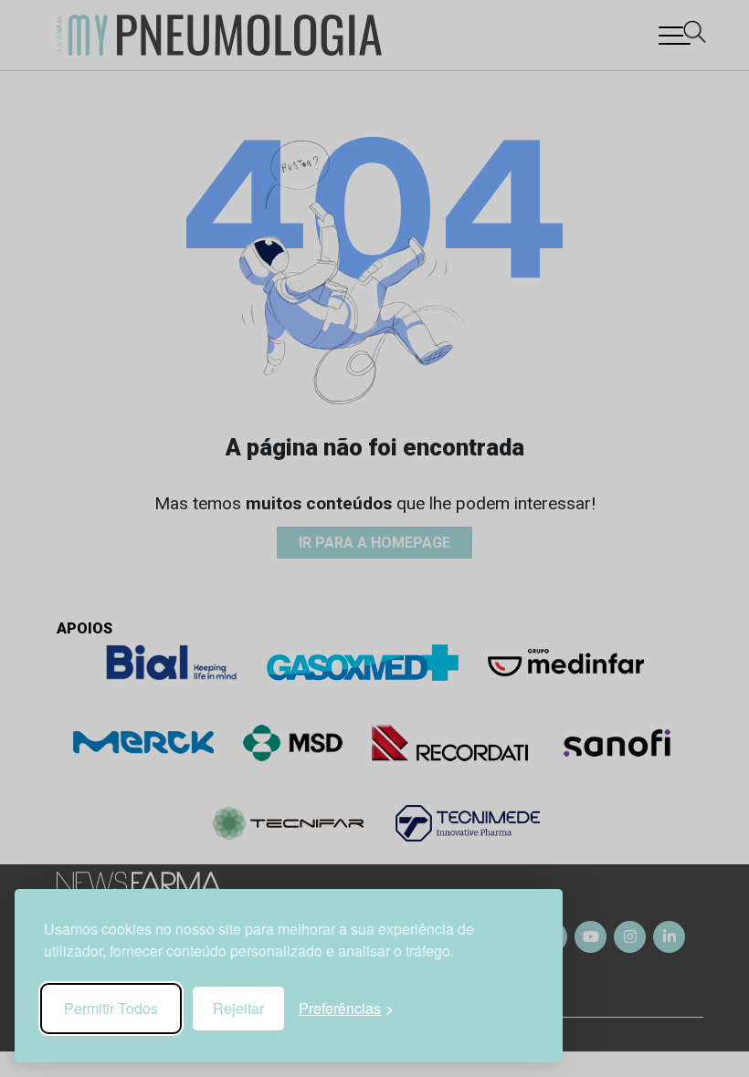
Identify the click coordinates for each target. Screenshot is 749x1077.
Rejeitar (238, 1008)
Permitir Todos (111, 1008)
